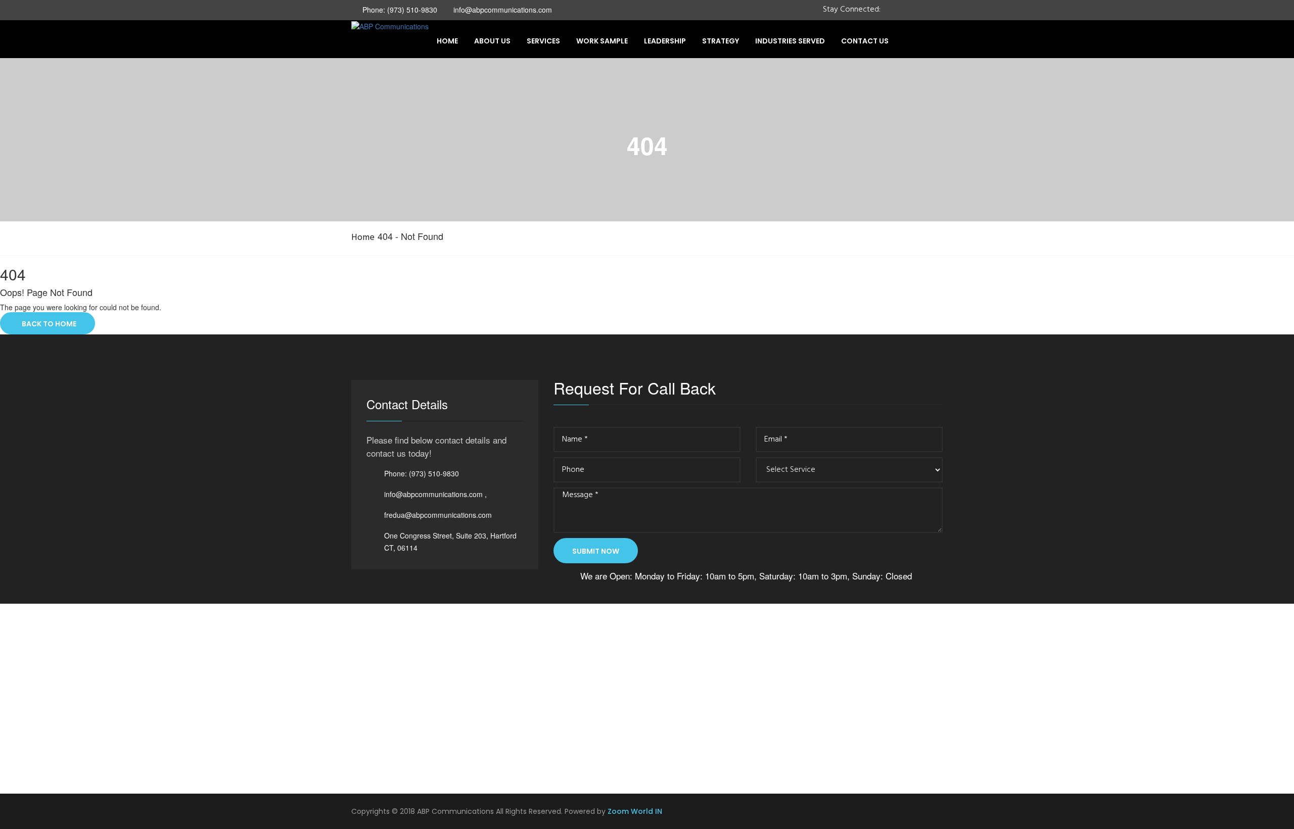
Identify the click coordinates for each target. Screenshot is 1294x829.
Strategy (720, 41)
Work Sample (602, 41)
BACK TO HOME (47, 324)
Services (543, 41)
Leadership (665, 41)
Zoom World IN (635, 811)
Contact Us (865, 41)
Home (447, 41)
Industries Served (790, 41)
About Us (492, 41)
